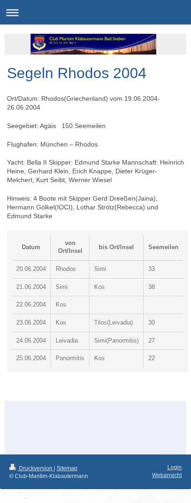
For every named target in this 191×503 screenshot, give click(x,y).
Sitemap (67, 468)
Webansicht (167, 475)
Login (174, 467)
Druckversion (36, 468)
